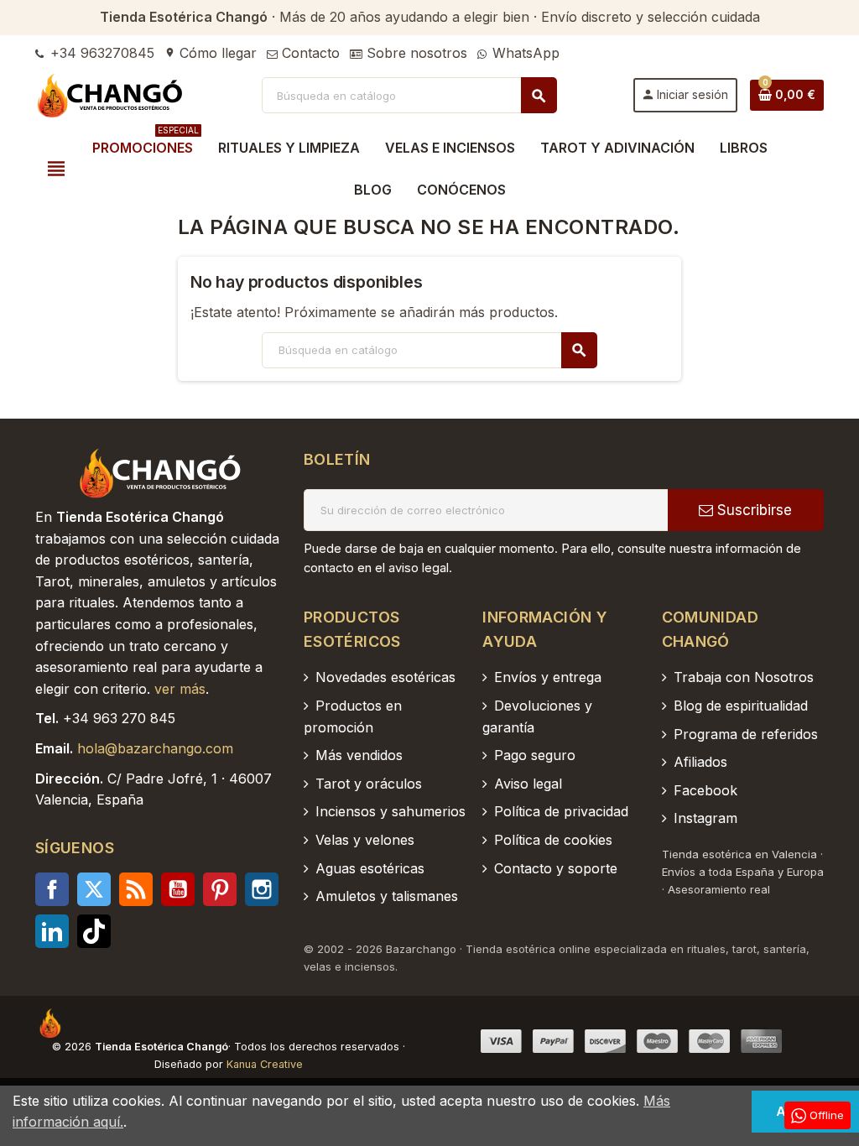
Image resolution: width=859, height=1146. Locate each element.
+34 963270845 (100, 52)
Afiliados (700, 761)
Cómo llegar (210, 52)
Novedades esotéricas (385, 677)
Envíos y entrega (547, 677)
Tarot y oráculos (368, 783)
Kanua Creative (264, 1064)
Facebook (52, 889)
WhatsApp (524, 52)
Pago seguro (534, 755)
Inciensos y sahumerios (390, 811)
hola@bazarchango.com (155, 748)
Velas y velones (364, 839)
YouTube (178, 889)
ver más (180, 688)
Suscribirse (752, 510)
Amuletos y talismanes (386, 896)
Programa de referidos (746, 734)
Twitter (94, 889)
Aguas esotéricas (369, 868)
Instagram (262, 889)
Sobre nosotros (414, 52)
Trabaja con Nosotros (744, 677)
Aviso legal (528, 783)
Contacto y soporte (555, 868)
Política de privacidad (561, 811)
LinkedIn (52, 931)
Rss (136, 889)
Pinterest (220, 889)
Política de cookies (553, 839)
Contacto (309, 52)
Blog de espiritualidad (741, 705)
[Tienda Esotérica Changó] (110, 94)
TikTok (94, 931)
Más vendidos (359, 755)
